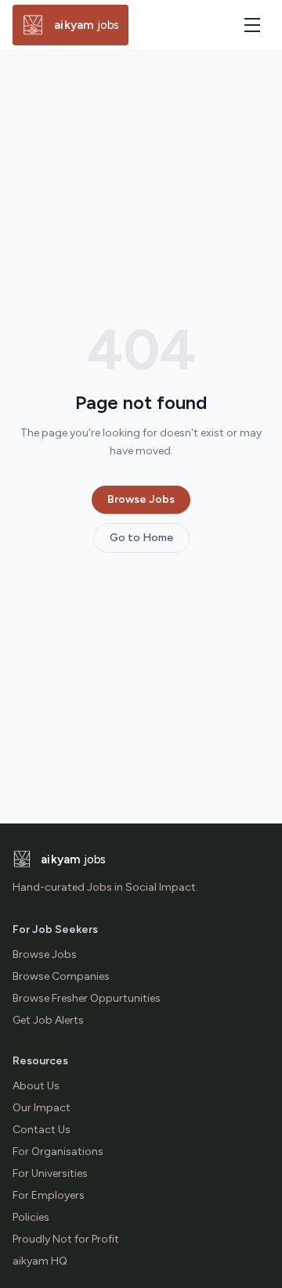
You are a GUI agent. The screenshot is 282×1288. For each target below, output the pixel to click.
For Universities (50, 1173)
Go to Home (141, 537)
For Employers (49, 1195)
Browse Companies (61, 976)
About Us (36, 1085)
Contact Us (41, 1129)
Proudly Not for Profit (66, 1239)
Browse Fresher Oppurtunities (87, 998)
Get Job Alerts (48, 1020)
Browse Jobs (141, 499)
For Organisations (58, 1151)
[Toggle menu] (252, 25)
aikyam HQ (40, 1261)
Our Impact (41, 1107)
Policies (31, 1217)
